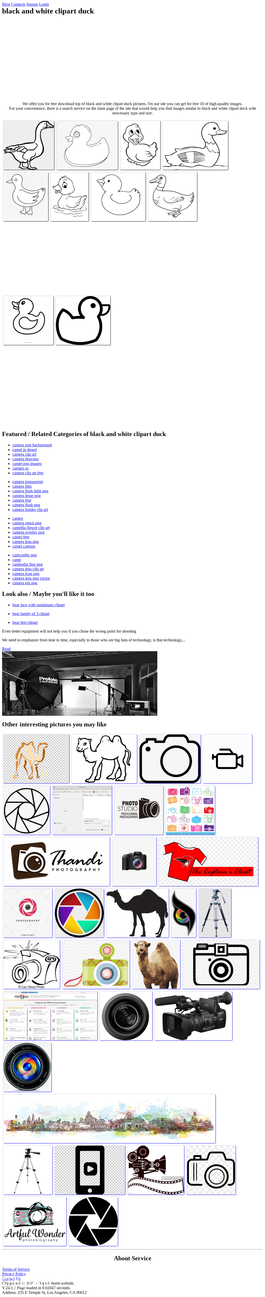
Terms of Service (16, 1269)
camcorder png (24, 555)
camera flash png (26, 505)
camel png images (27, 463)
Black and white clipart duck (26, 163)
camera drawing (25, 459)
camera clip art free (27, 473)
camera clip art (24, 454)
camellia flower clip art (31, 527)
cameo (17, 518)
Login (44, 4)
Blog (6, 4)
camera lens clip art (28, 569)
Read (6, 649)
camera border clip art (30, 509)
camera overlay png (28, 532)
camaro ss (20, 468)
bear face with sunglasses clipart (38, 605)
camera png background (32, 445)
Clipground (26, 1281)
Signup (32, 4)
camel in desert (24, 449)
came (16, 559)
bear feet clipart (25, 622)
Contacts (18, 4)
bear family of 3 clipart (30, 613)
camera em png (24, 583)
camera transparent (27, 481)
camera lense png (26, 495)
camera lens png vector (31, 578)
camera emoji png (26, 523)
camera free (21, 500)
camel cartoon (23, 546)
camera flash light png (30, 491)
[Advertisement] (132, 58)
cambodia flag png (27, 564)
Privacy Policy (14, 1274)
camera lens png (25, 541)
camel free (20, 537)
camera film (22, 486)
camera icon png (25, 573)
